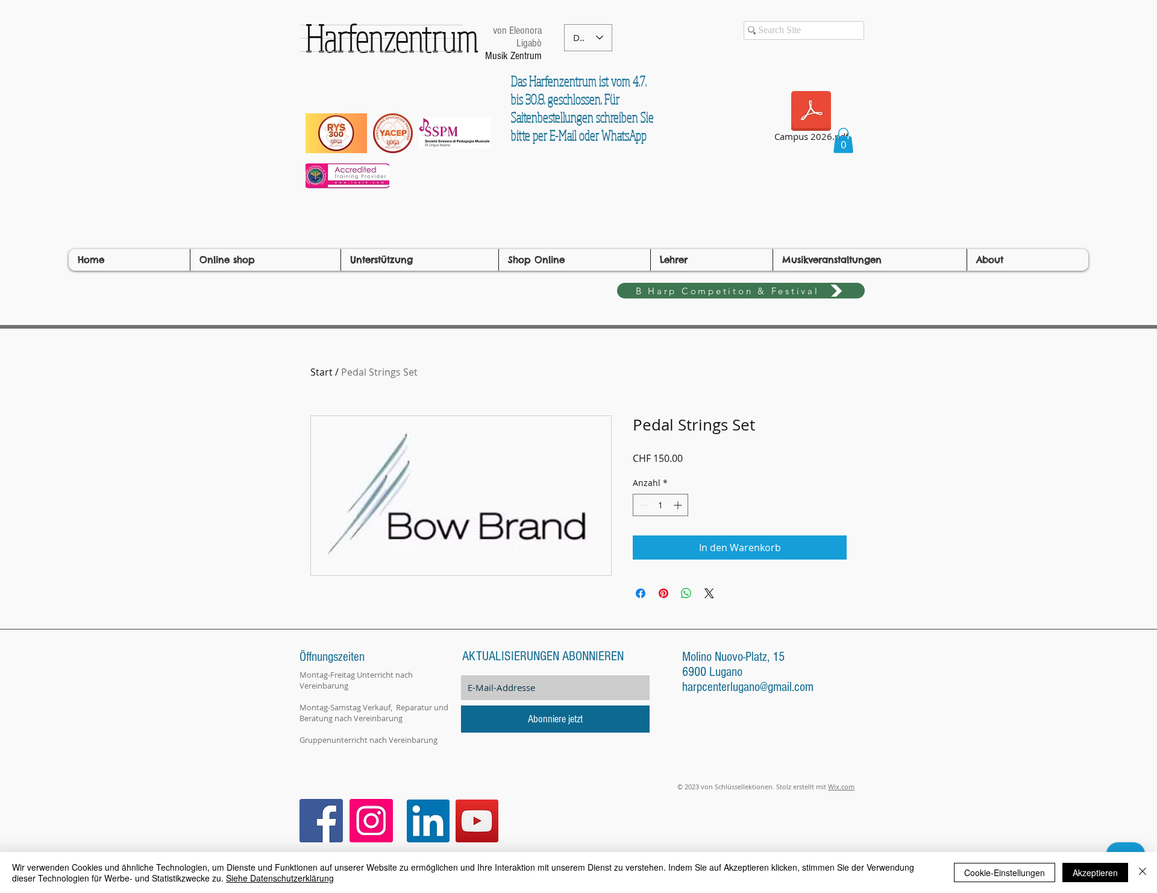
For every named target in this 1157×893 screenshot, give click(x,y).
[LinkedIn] (428, 821)
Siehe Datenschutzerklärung (280, 878)
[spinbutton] (660, 505)
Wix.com (841, 786)
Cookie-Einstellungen (1004, 872)
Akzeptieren (1095, 872)
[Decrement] (642, 505)
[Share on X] (709, 593)
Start (321, 372)
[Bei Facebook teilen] (640, 593)
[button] (843, 140)
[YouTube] (477, 821)
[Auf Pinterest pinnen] (663, 593)
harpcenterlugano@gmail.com (748, 687)
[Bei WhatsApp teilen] (686, 593)
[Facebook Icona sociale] (321, 820)
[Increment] (678, 505)
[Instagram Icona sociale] (371, 820)
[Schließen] (1142, 872)
